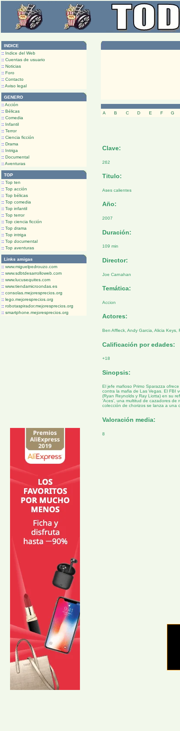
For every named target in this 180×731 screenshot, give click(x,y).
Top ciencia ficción (21, 221)
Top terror (12, 215)
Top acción (14, 188)
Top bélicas (14, 195)
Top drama (14, 228)
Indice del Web (18, 53)
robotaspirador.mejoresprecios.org (37, 305)
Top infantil (14, 208)
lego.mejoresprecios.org (27, 299)
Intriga (9, 150)
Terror (9, 130)
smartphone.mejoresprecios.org (35, 312)
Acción (9, 104)
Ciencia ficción (17, 137)
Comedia (12, 117)
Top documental (19, 241)
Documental (15, 157)
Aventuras (13, 163)
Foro (7, 72)
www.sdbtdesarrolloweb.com (31, 273)
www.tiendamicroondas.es (29, 286)
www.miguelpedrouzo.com (29, 266)
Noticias (11, 66)
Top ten (11, 182)
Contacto (12, 79)
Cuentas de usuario (23, 59)
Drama (9, 143)
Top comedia (16, 202)
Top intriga (13, 234)
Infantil (10, 124)
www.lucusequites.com (25, 279)
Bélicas (10, 111)
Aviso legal (14, 85)
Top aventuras (17, 247)
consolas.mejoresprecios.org (31, 292)
